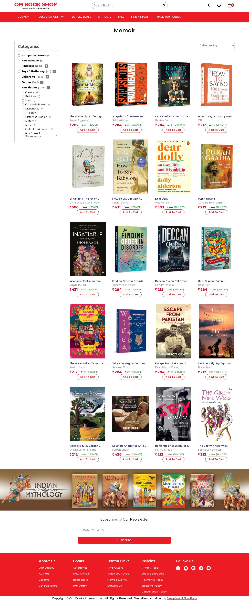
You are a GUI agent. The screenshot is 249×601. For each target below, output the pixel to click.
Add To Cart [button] (88, 129)
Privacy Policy (150, 567)
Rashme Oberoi (121, 367)
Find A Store (140, 16)
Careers (44, 579)
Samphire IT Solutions (182, 598)
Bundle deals (81, 16)
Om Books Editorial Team (84, 202)
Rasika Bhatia (77, 367)
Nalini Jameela (163, 449)
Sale (121, 16)
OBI (200, 120)
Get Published (48, 585)
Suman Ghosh (120, 449)
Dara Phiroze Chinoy (167, 367)
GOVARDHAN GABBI (211, 202)
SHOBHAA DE (78, 284)
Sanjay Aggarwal (79, 120)
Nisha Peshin (205, 367)
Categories (80, 567)
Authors (44, 573)
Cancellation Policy (154, 591)
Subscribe (124, 540)
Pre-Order (80, 585)
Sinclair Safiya (120, 202)
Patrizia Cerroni (164, 120)
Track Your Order (168, 16)
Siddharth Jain (120, 120)
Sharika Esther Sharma (82, 449)
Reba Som (204, 284)
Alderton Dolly (163, 202)
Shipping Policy (152, 585)
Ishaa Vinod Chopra (123, 284)
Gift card (104, 16)
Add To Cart (130, 212)
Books (22, 16)
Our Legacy (46, 567)
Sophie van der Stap (210, 449)
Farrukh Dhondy (164, 284)
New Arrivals (81, 573)
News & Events (117, 579)
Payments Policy (152, 579)
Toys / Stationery (49, 16)
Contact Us (114, 585)
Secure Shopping (153, 573)
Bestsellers (80, 579)
